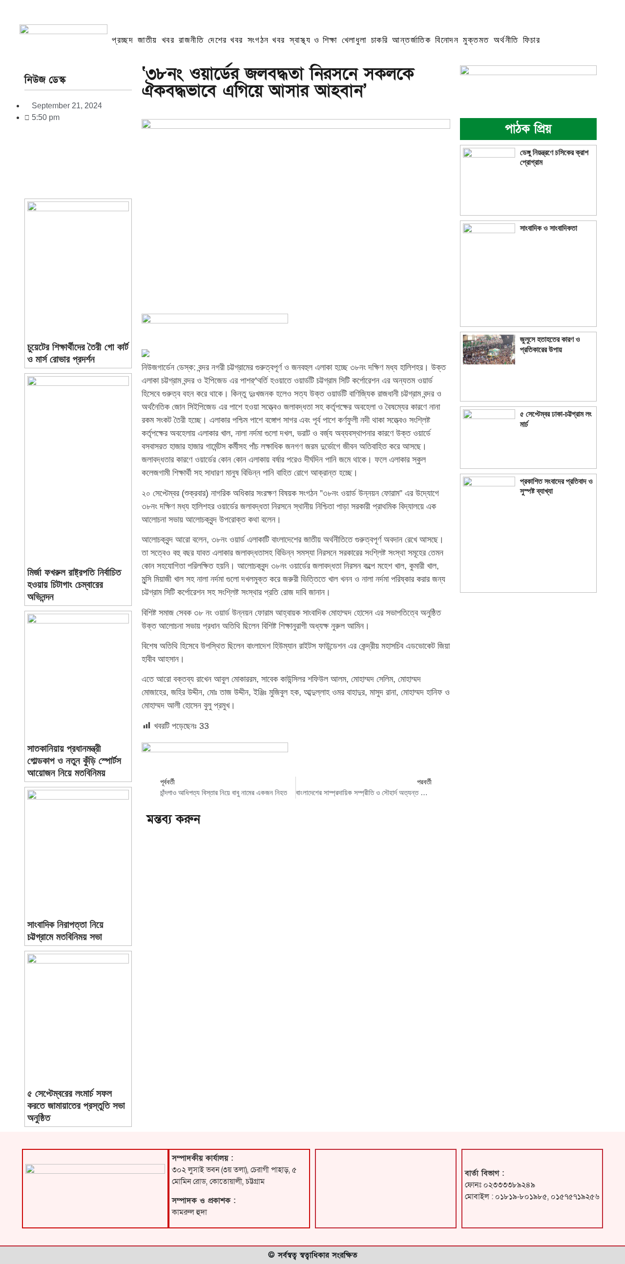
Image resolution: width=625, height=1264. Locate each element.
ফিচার (532, 40)
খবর (168, 40)
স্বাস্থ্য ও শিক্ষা (313, 40)
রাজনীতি (191, 40)
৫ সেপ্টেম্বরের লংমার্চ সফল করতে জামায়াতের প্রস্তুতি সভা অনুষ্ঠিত (76, 1105)
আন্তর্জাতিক (411, 40)
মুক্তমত (476, 40)
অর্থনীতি (506, 40)
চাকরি (379, 40)
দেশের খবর (225, 40)
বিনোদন (446, 40)
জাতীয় (147, 40)
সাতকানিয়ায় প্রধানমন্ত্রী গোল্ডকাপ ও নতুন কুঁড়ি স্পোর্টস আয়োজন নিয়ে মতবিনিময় (74, 760)
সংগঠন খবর (266, 40)
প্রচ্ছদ (122, 40)
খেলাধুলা (354, 40)
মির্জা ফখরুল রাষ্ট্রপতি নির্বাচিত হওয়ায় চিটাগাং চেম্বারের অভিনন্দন (74, 584)
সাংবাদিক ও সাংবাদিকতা (548, 228)
